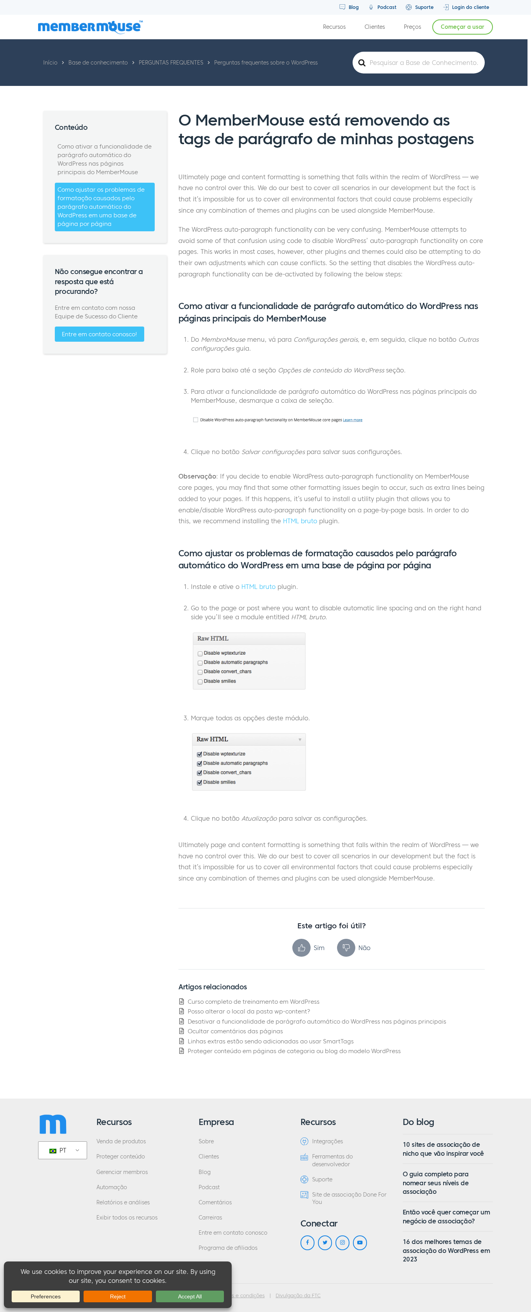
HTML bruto (300, 521)
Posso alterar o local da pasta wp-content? (249, 1011)
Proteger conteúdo (120, 1156)
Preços (412, 27)
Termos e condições (241, 1296)
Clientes (375, 27)
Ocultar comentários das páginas (235, 1031)
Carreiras (210, 1217)
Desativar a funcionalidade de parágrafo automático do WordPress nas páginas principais (317, 1021)
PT (62, 1150)
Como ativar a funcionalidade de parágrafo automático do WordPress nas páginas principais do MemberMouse (105, 159)
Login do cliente (470, 7)
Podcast (386, 7)
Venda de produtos (121, 1141)
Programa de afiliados (228, 1248)
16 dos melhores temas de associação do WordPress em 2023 (446, 1250)
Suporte (423, 7)
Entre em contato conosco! (99, 334)
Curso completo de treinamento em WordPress (254, 1001)
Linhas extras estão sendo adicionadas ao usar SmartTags (271, 1041)
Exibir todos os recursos (126, 1217)
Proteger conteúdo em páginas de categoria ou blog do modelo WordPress (294, 1051)
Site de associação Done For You (349, 1198)
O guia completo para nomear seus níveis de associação (436, 1182)
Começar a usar (462, 27)
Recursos (334, 27)
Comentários (215, 1202)
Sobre (206, 1141)
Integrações (327, 1141)
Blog (353, 7)
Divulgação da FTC (298, 1296)
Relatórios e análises (123, 1202)
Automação (111, 1187)
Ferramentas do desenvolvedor (332, 1160)
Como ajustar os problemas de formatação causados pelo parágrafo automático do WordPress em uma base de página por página (101, 206)
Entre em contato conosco (233, 1233)
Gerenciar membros (122, 1172)
